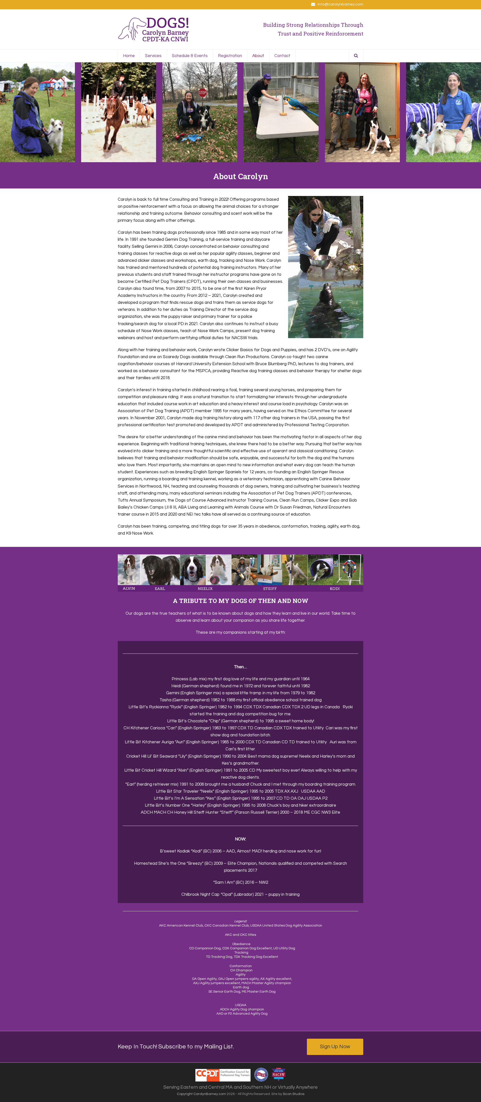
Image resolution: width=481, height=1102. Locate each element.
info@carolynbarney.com (340, 4)
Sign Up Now (335, 1046)
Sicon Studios (293, 1094)
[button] (356, 56)
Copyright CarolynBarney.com (201, 1094)
